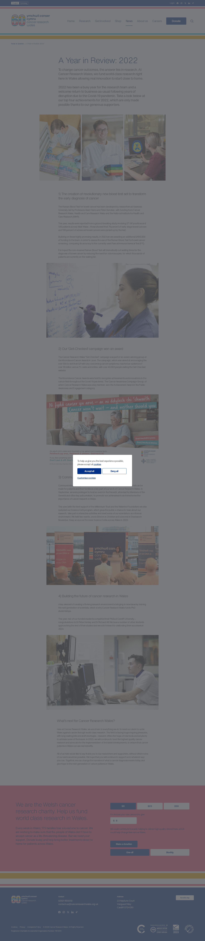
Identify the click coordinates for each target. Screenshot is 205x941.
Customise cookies (86, 478)
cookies (97, 464)
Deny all (114, 471)
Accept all (89, 471)
